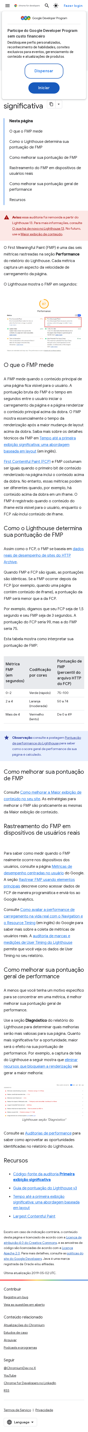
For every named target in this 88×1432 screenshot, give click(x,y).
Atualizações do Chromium (24, 1325)
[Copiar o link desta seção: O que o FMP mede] (58, 365)
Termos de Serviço (17, 1410)
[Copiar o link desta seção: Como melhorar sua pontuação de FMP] (28, 779)
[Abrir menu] (7, 5)
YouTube (10, 1375)
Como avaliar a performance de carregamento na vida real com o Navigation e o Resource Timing (43, 916)
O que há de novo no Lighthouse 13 (38, 228)
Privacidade (44, 1410)
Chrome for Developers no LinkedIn (30, 1383)
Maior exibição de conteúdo (41, 234)
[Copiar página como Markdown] (51, 104)
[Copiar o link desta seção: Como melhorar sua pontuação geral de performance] (64, 977)
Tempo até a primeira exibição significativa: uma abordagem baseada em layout (40, 445)
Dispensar (44, 71)
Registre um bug (16, 1297)
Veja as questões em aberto (24, 1305)
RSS (6, 1390)
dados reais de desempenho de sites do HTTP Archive (44, 555)
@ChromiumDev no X (20, 1368)
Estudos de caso (16, 1332)
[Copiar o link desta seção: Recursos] (32, 1161)
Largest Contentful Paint (34, 1216)
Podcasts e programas (20, 1347)
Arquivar (10, 1340)
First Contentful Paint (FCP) (27, 461)
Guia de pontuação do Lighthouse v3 (45, 1188)
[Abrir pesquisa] (47, 5)
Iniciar (44, 88)
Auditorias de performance (48, 1133)
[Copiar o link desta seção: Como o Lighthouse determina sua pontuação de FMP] (68, 535)
